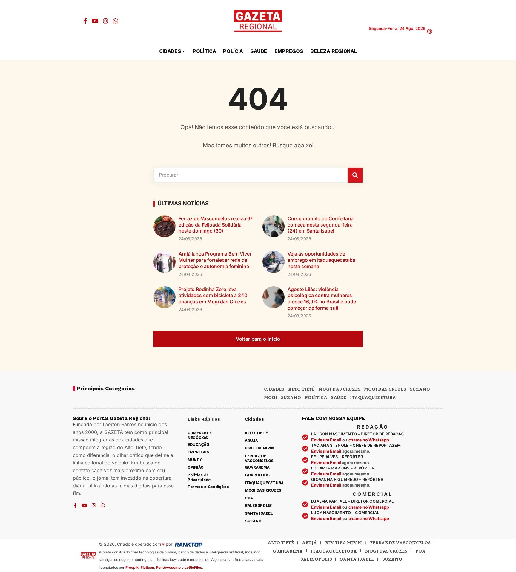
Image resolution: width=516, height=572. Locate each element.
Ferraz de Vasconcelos (400, 542)
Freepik (132, 567)
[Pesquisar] (355, 175)
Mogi (270, 397)
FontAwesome (168, 567)
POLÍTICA (316, 397)
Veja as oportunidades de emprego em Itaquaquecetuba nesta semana (321, 260)
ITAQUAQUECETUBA (373, 397)
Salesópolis (316, 559)
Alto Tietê (301, 389)
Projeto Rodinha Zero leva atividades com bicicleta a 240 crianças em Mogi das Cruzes (213, 295)
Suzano (420, 389)
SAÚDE (338, 397)
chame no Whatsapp (368, 439)
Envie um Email (326, 439)
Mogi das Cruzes (385, 389)
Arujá (309, 542)
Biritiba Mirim (343, 542)
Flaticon (147, 567)
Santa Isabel (357, 559)
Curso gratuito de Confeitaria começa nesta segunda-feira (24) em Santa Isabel (321, 224)
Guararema (288, 551)
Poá (420, 551)
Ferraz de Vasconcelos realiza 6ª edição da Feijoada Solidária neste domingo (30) (215, 224)
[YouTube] (95, 21)
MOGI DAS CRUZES (339, 389)
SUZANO (291, 397)
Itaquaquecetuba (334, 551)
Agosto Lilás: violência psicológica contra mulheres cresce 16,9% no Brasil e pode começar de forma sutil (322, 298)
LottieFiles (193, 567)
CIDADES (274, 389)
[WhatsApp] (115, 21)
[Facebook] (85, 21)
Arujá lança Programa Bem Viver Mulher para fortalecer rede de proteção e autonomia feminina (215, 260)
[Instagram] (106, 21)
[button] (430, 31)
